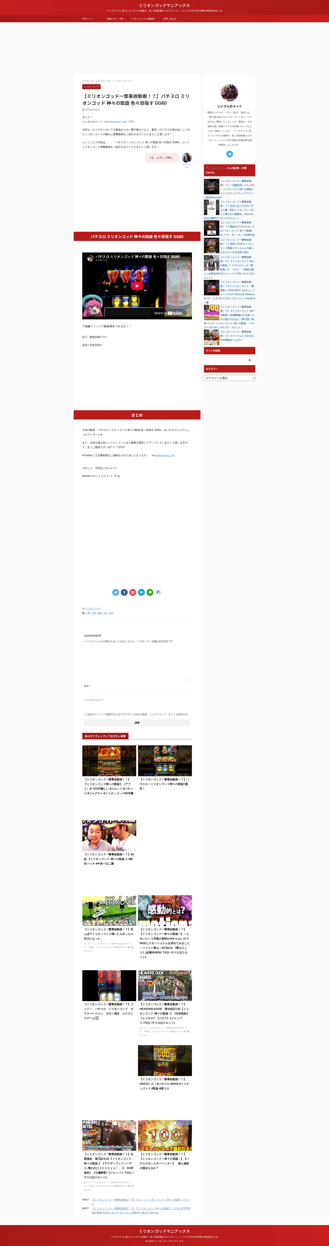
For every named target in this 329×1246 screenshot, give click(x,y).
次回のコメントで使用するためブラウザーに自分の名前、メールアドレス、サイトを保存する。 (138, 714)
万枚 (94, 613)
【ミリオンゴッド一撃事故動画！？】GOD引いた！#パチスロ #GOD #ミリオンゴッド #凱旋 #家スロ (164, 1083)
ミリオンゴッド (93, 608)
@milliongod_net (115, 121)
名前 (87, 685)
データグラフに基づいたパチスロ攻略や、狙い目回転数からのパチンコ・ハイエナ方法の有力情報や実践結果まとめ (164, 1237)
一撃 (88, 613)
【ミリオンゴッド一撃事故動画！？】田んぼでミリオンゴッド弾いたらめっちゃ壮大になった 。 (108, 934)
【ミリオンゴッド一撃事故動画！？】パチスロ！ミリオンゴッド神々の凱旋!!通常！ (164, 784)
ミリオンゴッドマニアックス (164, 5)
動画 (99, 613)
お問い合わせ (169, 18)
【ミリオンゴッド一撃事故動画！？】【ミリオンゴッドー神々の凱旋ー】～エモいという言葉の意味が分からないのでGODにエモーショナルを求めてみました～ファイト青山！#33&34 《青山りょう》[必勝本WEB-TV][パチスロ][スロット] (165, 943)
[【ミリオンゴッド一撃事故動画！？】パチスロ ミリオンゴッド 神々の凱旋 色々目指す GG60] (141, 592)
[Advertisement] (164, 48)
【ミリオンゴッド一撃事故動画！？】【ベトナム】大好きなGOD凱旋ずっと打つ (237, 335)
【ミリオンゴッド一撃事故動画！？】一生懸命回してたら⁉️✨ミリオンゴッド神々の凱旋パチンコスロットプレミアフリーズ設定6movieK (229, 189)
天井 (105, 613)
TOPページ (87, 18)
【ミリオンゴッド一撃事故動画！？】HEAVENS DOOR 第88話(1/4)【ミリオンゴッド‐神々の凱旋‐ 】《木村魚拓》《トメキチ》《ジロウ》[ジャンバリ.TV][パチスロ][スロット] (164, 1013)
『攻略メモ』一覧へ (115, 18)
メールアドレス (93, 700)
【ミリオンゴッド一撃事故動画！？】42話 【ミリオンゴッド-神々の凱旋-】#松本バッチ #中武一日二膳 (109, 859)
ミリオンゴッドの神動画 (142, 18)
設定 (111, 613)
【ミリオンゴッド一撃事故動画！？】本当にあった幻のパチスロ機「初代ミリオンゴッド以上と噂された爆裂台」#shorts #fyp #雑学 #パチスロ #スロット (229, 210)
